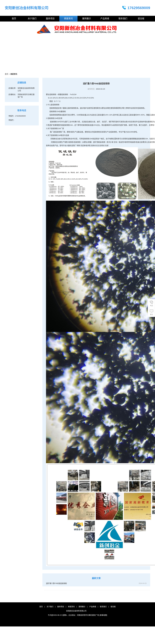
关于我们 (50, 607)
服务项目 (60, 607)
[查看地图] (103, 615)
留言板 (113, 607)
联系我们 (103, 607)
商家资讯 (71, 607)
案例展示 (82, 607)
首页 (6, 74)
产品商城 (92, 607)
